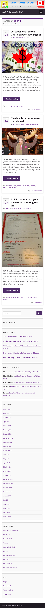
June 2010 (6, 504)
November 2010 (8, 483)
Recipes (5, 551)
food (19, 186)
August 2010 (7, 496)
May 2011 (6, 459)
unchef (15, 37)
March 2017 (7, 409)
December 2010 (8, 479)
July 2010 (6, 500)
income (16, 106)
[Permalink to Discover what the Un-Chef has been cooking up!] (22, 57)
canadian (16, 297)
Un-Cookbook (7, 563)
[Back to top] (40, 603)
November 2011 (8, 442)
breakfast (9, 297)
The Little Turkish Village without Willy (18, 336)
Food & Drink (29, 124)
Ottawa (32, 186)
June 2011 (6, 455)
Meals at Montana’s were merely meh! (25, 120)
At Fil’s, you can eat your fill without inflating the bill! (24, 202)
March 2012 (7, 426)
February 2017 (7, 413)
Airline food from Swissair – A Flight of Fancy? (20, 341)
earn (11, 106)
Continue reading (12, 99)
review (14, 187)
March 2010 (7, 516)
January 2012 (7, 434)
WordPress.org (7, 594)
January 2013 (7, 417)
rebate (21, 106)
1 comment (38, 303)
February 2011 (7, 471)
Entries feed (7, 586)
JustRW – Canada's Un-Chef (12, 12)
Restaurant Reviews (9, 555)
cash (7, 106)
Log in (5, 582)
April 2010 (6, 512)
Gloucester (25, 186)
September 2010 (8, 492)
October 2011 (7, 446)
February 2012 (7, 430)
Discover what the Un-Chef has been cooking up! (26, 33)
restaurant (7, 187)
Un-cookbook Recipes (10, 568)
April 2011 (6, 463)
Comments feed (8, 590)
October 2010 (7, 488)
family (15, 186)
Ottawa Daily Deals (9, 547)
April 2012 (6, 421)
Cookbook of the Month (10, 530)
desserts (9, 186)
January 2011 (7, 475)
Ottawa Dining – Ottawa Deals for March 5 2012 (21, 358)
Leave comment (36, 109)
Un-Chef (26, 37)
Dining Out (21, 124)
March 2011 (7, 467)
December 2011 (8, 438)
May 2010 (6, 508)
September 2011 (8, 450)
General (20, 37)
